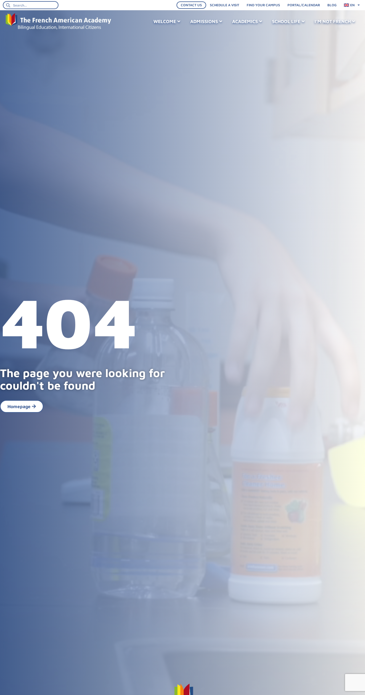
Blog (331, 5)
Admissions (204, 21)
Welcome (164, 21)
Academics (245, 21)
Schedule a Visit (224, 5)
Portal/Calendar (303, 5)
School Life (286, 21)
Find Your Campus (263, 5)
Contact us (191, 5)
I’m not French (333, 21)
